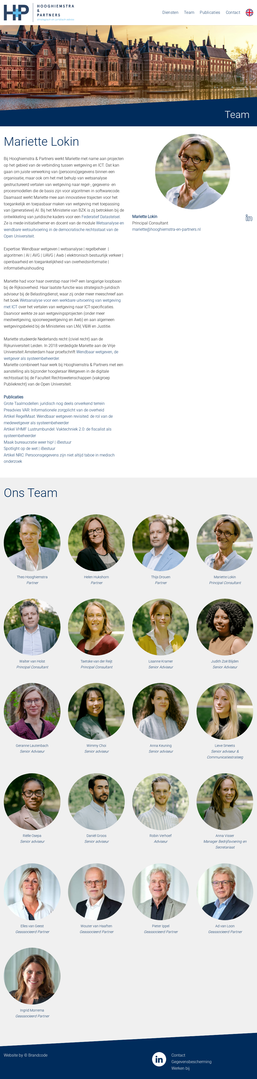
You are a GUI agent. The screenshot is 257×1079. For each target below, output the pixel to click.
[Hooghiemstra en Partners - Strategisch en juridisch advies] (39, 12)
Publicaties (210, 12)
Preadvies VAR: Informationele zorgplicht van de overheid (54, 410)
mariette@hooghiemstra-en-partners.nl (166, 229)
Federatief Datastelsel (101, 216)
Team (189, 12)
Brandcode (37, 1055)
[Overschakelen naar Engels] (249, 12)
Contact (233, 12)
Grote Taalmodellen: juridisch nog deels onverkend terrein (54, 403)
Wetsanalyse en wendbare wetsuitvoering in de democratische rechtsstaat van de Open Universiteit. (64, 229)
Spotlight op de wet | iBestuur (29, 448)
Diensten (170, 12)
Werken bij (180, 1068)
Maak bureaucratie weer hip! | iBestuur (37, 442)
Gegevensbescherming (191, 1061)
